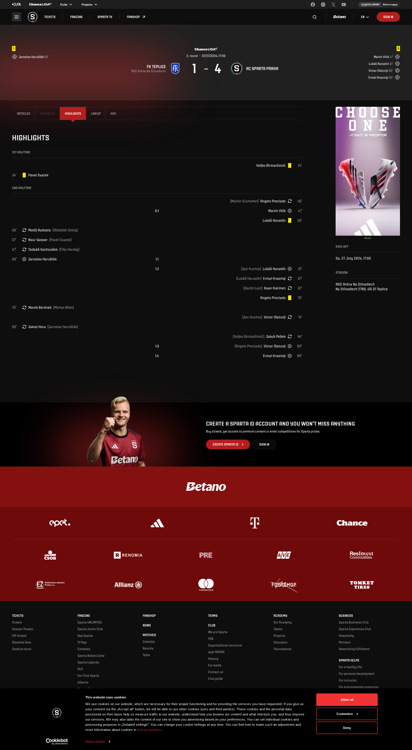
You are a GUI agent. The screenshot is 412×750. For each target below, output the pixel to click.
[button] (50, 17)
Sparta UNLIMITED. (90, 622)
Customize (344, 713)
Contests (83, 649)
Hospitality (346, 635)
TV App (82, 642)
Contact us (215, 672)
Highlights (73, 113)
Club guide (215, 678)
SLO (80, 669)
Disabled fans (21, 642)
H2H (113, 113)
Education (281, 642)
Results (148, 648)
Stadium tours (21, 649)
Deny (347, 728)
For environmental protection (359, 687)
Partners (345, 642)
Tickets (17, 622)
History (213, 658)
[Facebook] (312, 4)
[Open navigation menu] (16, 16)
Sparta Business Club (354, 622)
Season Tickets (22, 629)
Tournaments (282, 649)
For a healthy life (350, 667)
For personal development (356, 673)
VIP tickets (19, 635)
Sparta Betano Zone (91, 655)
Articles (23, 113)
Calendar (149, 641)
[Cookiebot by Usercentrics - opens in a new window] (57, 741)
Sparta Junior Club (90, 629)
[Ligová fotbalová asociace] (16, 4)
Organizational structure (225, 645)
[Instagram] (323, 4)
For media (214, 665)
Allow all (347, 699)
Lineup (96, 113)
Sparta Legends (88, 662)
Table (146, 655)
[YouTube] (343, 4)
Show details (95, 741)
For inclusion (348, 680)
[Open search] (315, 17)
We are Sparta (217, 632)
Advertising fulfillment (354, 649)
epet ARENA (216, 652)
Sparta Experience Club (355, 629)
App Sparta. (85, 635)
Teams (278, 629)
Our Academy (283, 622)
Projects (279, 635)
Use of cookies (148, 730)
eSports (82, 682)
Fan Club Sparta (88, 675)
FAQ (211, 638)
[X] (333, 4)
